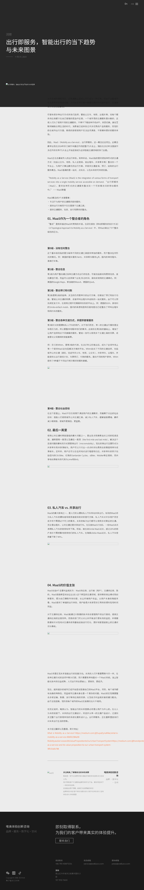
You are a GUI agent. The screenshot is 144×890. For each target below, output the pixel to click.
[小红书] (14, 873)
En (126, 4)
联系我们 (64, 840)
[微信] (8, 873)
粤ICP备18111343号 (12, 880)
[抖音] (20, 873)
